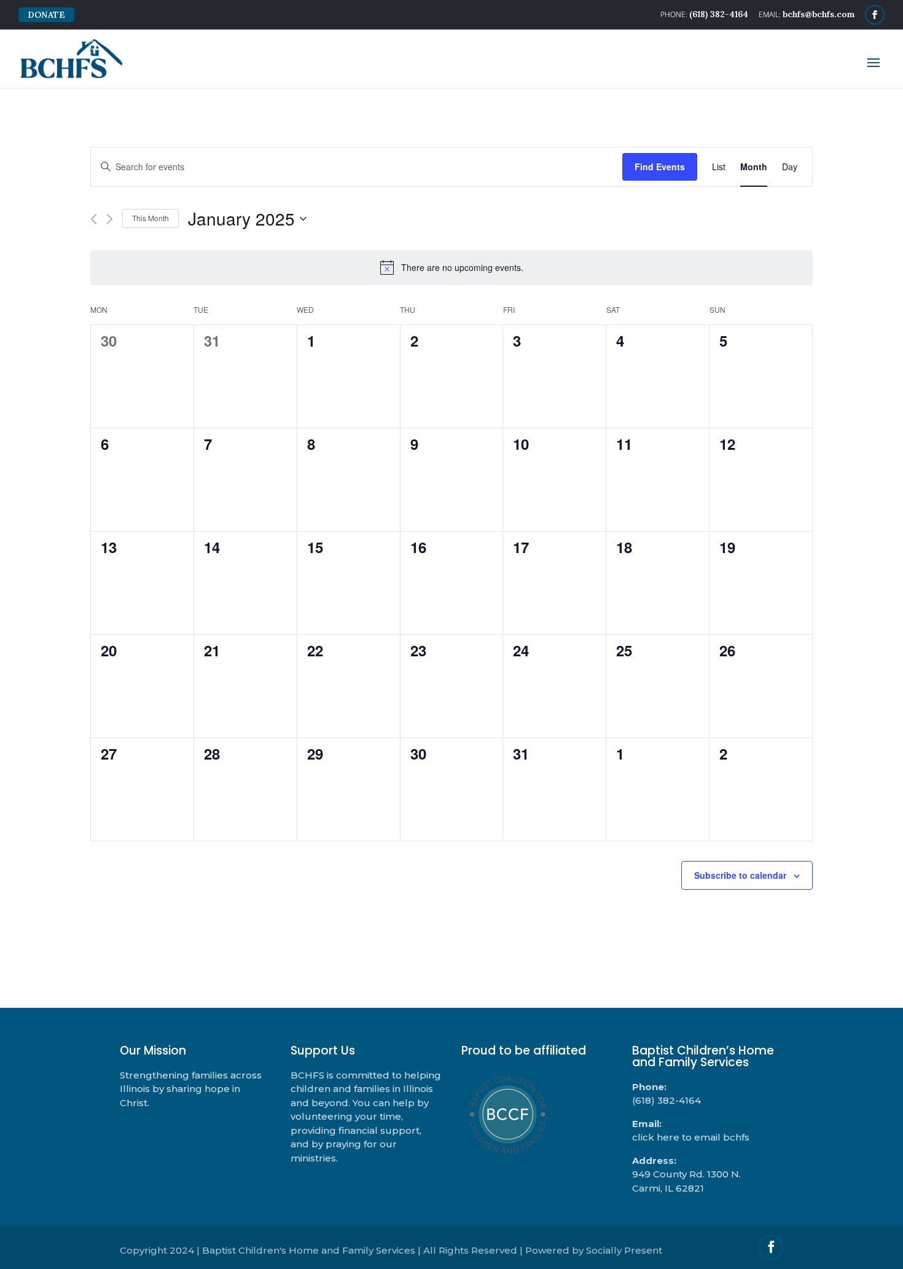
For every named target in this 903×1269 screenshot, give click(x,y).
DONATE (46, 14)
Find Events (660, 166)
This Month (150, 218)
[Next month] (109, 219)
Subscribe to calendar (740, 875)
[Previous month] (93, 219)
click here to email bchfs (690, 1137)
